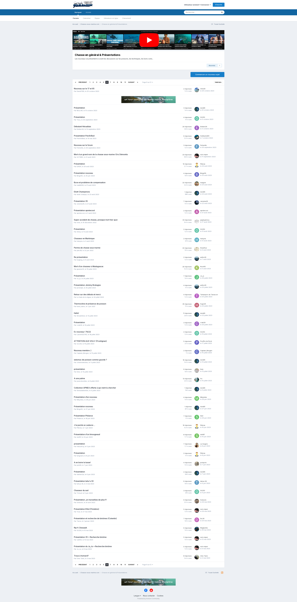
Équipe (97, 18)
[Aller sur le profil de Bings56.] (196, 174)
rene (78, 222)
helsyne (79, 241)
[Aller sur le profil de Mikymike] (196, 398)
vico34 (79, 344)
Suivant (131, 82)
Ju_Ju (79, 549)
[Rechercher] (221, 12)
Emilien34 (80, 129)
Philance (80, 418)
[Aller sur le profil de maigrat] (196, 184)
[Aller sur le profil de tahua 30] (196, 482)
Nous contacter (149, 596)
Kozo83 (203, 266)
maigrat (203, 183)
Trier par (218, 82)
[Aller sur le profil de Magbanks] (196, 529)
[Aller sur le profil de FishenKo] (196, 146)
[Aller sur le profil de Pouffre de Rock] (196, 342)
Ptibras (202, 164)
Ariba (79, 232)
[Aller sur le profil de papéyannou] (196, 221)
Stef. (201, 416)
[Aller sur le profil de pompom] (196, 463)
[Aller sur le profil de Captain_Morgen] (196, 352)
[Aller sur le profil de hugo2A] (196, 305)
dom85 (202, 108)
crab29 (79, 325)
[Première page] (75, 82)
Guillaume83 (204, 136)
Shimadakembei (82, 390)
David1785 (80, 91)
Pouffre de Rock (206, 341)
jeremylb (80, 288)
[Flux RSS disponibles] (222, 572)
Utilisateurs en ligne (111, 18)
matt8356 (80, 185)
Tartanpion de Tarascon (209, 294)
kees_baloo (81, 306)
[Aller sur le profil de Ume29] (196, 90)
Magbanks (204, 528)
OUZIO (202, 117)
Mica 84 (80, 110)
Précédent (83, 82)
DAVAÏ (79, 166)
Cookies (160, 596)
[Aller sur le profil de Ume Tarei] (196, 557)
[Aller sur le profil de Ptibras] (196, 165)
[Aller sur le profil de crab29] (196, 323)
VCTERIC (80, 157)
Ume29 (202, 89)
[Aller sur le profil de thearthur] (196, 249)
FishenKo (80, 148)
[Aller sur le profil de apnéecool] (196, 211)
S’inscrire (218, 5)
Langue (137, 596)
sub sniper (204, 154)
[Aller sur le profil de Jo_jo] (196, 277)
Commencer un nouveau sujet (207, 74)
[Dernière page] (137, 82)
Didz (78, 372)
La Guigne (204, 444)
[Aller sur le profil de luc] (196, 379)
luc (201, 378)
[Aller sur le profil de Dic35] (196, 519)
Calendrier (87, 18)
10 (121, 82)
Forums (76, 18)
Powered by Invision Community (148, 598)
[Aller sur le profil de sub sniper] (196, 155)
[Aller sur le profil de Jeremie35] (196, 202)
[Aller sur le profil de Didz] (196, 370)
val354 (79, 540)
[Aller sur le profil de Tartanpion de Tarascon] (196, 296)
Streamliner (81, 316)
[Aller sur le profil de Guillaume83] (196, 137)
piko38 (79, 250)
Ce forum (213, 12)
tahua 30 (80, 484)
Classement (126, 18)
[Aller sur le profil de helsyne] (196, 240)
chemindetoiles (82, 362)
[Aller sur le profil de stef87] (196, 435)
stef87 (79, 437)
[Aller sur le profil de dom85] (196, 109)
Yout (78, 512)
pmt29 (79, 465)
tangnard (80, 456)
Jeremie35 (80, 204)
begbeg (79, 260)
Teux (78, 120)
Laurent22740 (82, 334)
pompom (203, 462)
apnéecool (81, 213)
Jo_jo (79, 278)
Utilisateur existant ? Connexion (197, 5)
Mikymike (80, 400)
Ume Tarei (80, 558)
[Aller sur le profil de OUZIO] (196, 118)
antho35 (203, 257)
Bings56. (80, 176)
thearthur (203, 248)
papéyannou (204, 220)
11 (125, 82)
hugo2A (203, 304)
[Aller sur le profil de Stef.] (196, 417)
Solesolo (80, 502)
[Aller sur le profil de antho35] (196, 258)
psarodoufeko (82, 381)
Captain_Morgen (83, 353)
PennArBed (81, 138)
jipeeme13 (80, 269)
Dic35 (202, 518)
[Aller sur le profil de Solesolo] (196, 501)
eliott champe (82, 194)
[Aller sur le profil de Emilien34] (196, 128)
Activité (88, 12)
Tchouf (79, 493)
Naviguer (78, 12)
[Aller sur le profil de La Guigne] (196, 445)
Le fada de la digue (84, 297)
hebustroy (80, 446)
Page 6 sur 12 (147, 82)
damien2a (80, 474)
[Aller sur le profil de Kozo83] (196, 267)
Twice (79, 521)
